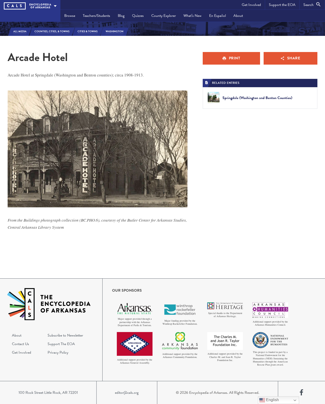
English (272, 400)
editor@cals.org (126, 392)
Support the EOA (282, 5)
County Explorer (163, 16)
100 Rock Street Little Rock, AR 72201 (48, 392)
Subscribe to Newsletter (65, 335)
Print (234, 58)
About (238, 16)
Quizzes (138, 16)
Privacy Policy (58, 352)
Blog (121, 16)
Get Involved (251, 5)
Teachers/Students (96, 16)
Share (293, 58)
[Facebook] (301, 392)
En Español (217, 16)
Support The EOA (61, 344)
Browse (69, 16)
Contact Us (20, 344)
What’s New (192, 16)
